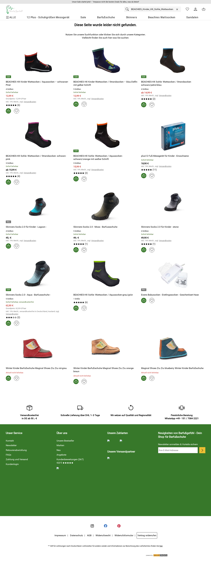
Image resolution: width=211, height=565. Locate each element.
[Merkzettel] (187, 9)
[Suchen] (128, 9)
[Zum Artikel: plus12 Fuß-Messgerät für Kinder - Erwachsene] (173, 136)
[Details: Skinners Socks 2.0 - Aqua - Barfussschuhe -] (9, 289)
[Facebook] (105, 526)
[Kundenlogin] (195, 9)
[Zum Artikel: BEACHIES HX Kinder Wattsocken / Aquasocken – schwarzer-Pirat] (38, 62)
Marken (60, 445)
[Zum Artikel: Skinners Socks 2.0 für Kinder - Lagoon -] (38, 207)
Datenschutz (76, 535)
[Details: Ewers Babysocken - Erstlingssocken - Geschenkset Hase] (144, 289)
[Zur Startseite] (14, 9)
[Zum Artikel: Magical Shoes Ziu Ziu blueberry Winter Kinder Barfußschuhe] (173, 348)
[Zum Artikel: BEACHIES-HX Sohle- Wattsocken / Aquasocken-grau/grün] (105, 275)
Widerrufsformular (124, 535)
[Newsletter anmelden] (202, 450)
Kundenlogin (12, 464)
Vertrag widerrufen (146, 535)
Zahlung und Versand (17, 459)
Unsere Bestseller (65, 440)
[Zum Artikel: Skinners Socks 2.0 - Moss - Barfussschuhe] (105, 207)
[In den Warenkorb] (8, 111)
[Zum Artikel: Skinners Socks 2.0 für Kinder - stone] (173, 207)
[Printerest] (119, 526)
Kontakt (10, 440)
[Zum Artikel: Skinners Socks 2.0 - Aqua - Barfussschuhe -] (38, 275)
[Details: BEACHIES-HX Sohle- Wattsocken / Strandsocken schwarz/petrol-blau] (144, 76)
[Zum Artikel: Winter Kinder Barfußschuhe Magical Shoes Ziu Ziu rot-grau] (38, 348)
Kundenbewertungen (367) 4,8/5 (70, 461)
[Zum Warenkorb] (203, 9)
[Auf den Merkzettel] (16, 111)
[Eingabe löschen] (177, 9)
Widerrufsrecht (103, 535)
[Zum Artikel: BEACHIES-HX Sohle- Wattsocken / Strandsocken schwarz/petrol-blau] (173, 62)
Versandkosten (30, 102)
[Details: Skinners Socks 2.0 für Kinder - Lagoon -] (9, 222)
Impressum (60, 535)
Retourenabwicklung (16, 450)
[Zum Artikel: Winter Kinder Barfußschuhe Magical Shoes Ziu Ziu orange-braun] (105, 348)
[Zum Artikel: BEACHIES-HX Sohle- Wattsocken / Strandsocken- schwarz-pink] (38, 136)
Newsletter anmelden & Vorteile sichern (178, 444)
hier (161, 546)
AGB (89, 535)
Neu (59, 450)
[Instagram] (92, 526)
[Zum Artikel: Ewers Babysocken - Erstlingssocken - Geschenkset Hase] (173, 275)
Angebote (61, 454)
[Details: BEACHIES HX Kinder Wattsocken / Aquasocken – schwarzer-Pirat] (9, 76)
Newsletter (11, 445)
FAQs (8, 454)
